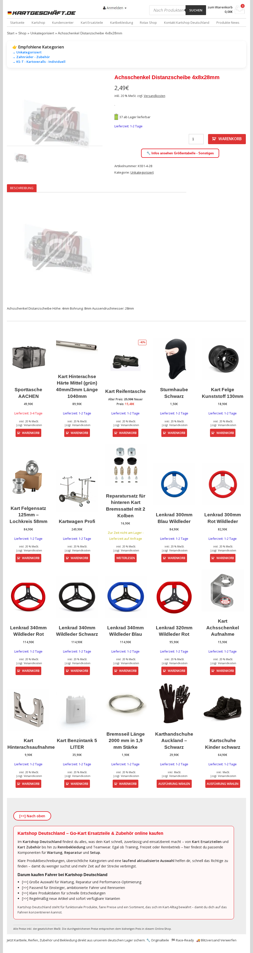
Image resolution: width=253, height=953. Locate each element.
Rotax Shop (148, 22)
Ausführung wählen (174, 784)
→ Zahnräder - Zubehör (31, 57)
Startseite (17, 22)
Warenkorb (230, 138)
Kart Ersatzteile (92, 22)
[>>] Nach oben (32, 816)
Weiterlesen (125, 558)
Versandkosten (154, 96)
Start (10, 33)
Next (110, 125)
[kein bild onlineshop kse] (55, 125)
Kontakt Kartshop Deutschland (186, 22)
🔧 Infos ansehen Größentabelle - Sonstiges (180, 153)
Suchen (195, 10)
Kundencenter (63, 22)
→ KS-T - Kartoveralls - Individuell (38, 61)
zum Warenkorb (220, 7)
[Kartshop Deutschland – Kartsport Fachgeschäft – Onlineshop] (43, 12)
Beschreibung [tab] (21, 188)
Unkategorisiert (42, 33)
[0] (240, 12)
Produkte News (227, 22)
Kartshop (38, 22)
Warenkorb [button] (31, 433)
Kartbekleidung (121, 22)
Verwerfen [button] (228, 940)
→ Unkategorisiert (27, 52)
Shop (22, 33)
